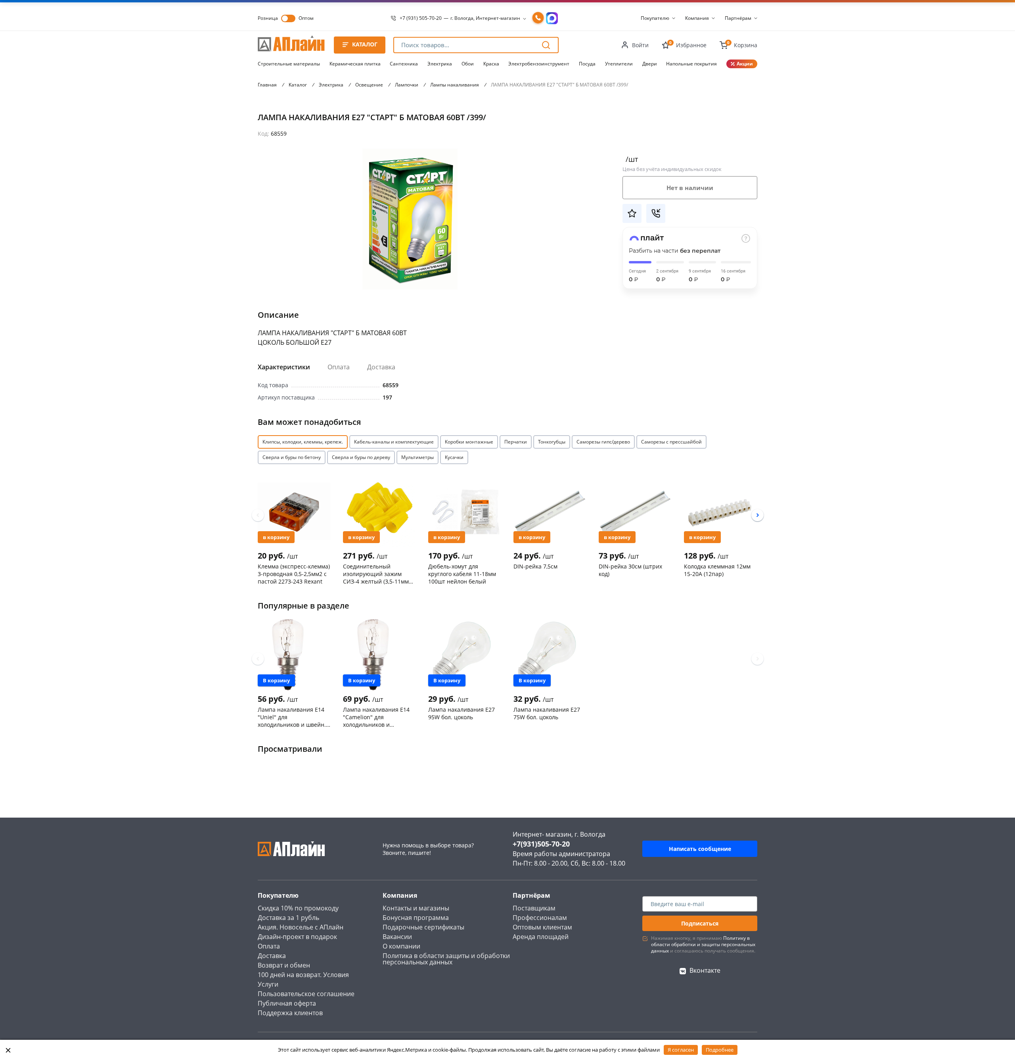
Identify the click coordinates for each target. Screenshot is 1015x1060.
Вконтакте (704, 970)
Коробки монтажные (469, 441)
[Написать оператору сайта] (552, 18)
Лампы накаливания (454, 84)
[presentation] (258, 515)
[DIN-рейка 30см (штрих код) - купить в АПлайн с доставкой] (635, 511)
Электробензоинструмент (538, 63)
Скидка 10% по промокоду (298, 908)
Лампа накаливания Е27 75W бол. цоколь (546, 713)
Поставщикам (534, 908)
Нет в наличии (689, 188)
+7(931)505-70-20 (541, 844)
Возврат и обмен (284, 965)
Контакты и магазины (416, 908)
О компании (401, 946)
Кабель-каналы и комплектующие (394, 441)
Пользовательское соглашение (306, 993)
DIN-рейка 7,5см (535, 566)
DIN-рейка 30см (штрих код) (630, 570)
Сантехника (404, 63)
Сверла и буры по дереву (361, 457)
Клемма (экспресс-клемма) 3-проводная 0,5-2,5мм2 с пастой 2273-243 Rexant (294, 574)
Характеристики (284, 367)
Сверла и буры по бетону (291, 457)
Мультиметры (417, 457)
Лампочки (406, 84)
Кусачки (454, 457)
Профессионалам (540, 917)
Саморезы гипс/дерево (603, 441)
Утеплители (619, 63)
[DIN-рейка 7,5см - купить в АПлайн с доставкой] (549, 511)
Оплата (338, 367)
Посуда (587, 63)
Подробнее (719, 1049)
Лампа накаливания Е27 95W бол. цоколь (461, 713)
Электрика (439, 63)
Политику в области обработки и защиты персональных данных (703, 944)
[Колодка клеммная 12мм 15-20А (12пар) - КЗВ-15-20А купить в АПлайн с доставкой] (720, 511)
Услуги (268, 984)
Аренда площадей (541, 936)
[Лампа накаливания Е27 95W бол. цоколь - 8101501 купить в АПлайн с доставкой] (464, 654)
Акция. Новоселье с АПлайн (300, 927)
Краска (491, 63)
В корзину (276, 537)
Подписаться (699, 923)
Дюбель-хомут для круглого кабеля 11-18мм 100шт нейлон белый (462, 574)
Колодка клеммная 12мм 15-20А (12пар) (717, 570)
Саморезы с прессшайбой (671, 441)
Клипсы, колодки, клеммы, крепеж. (302, 441)
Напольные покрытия (691, 63)
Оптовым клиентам (542, 927)
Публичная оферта (287, 1003)
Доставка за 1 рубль (288, 917)
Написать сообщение (700, 849)
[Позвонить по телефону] (538, 18)
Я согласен (681, 1049)
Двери (649, 63)
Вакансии (397, 936)
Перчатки (515, 441)
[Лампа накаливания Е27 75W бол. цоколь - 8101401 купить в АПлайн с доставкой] (549, 654)
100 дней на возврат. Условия (303, 974)
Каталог (298, 84)
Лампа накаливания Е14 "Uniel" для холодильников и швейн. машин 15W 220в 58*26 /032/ (292, 717)
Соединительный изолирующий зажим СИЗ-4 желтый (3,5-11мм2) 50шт (378, 574)
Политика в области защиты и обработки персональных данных (446, 958)
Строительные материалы (289, 63)
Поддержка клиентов (290, 1012)
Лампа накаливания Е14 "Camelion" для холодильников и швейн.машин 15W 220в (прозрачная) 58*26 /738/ (377, 717)
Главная (267, 84)
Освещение (369, 84)
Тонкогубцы (551, 441)
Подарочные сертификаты (423, 927)
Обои (468, 63)
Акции (745, 63)
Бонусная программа (416, 917)
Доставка (381, 367)
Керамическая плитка (355, 63)
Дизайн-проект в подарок (297, 936)
